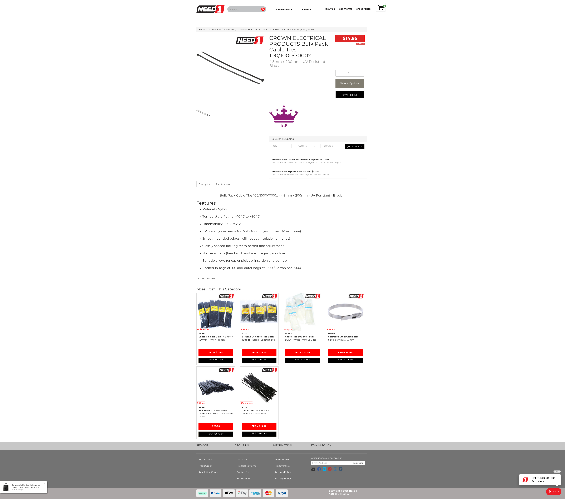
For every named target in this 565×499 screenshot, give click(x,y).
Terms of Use (282, 459)
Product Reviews (246, 465)
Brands (304, 9)
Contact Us (345, 9)
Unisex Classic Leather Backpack (25, 487)
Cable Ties (255, 410)
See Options (215, 359)
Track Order (205, 465)
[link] (319, 469)
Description (205, 184)
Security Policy (283, 478)
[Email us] (313, 469)
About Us (330, 9)
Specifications (223, 184)
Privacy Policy (282, 465)
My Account (205, 459)
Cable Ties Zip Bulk (215, 336)
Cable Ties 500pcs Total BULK (300, 336)
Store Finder (244, 478)
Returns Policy (283, 472)
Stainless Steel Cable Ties (344, 336)
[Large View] (203, 113)
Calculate (355, 146)
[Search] (263, 9)
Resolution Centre (209, 472)
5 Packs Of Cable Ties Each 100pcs (258, 336)
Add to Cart (215, 434)
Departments (283, 9)
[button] (349, 94)
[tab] (204, 184)
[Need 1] (210, 8)
